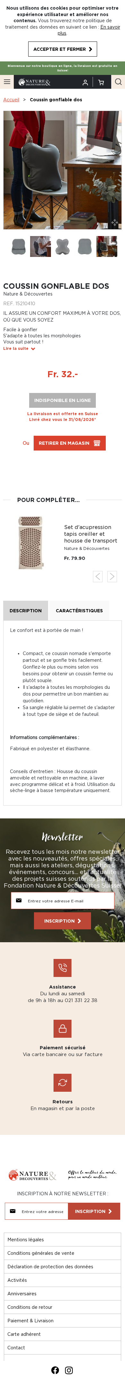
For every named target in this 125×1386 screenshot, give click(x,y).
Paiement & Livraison (30, 1320)
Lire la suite (16, 348)
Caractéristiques (79, 610)
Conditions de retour (29, 1307)
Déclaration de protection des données (50, 1266)
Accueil (11, 99)
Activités (17, 1280)
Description (26, 610)
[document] (62, 31)
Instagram (69, 1370)
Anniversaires (22, 1293)
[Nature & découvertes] (35, 81)
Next (112, 576)
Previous (98, 576)
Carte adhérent (24, 1334)
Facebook (55, 1370)
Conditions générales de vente (40, 1253)
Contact (16, 1347)
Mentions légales (25, 1239)
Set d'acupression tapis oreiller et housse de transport (90, 533)
